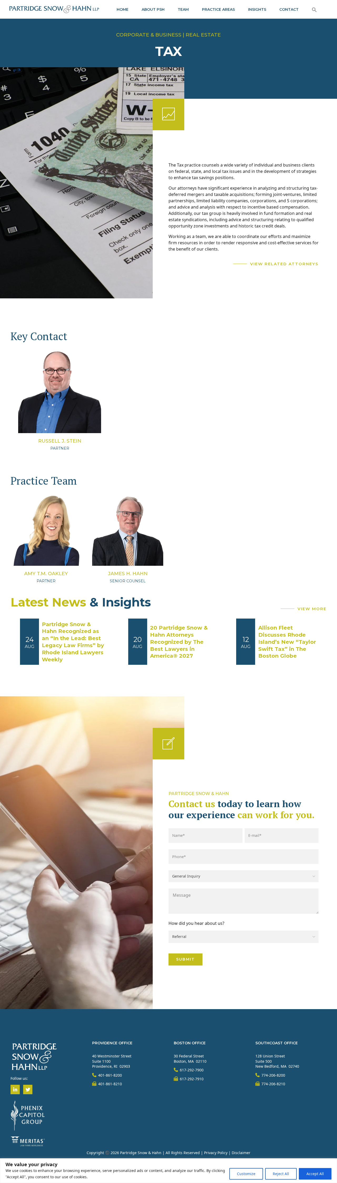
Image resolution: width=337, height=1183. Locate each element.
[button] (314, 9)
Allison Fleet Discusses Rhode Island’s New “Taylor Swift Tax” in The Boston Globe (287, 642)
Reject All (281, 1173)
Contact (289, 9)
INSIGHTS (257, 9)
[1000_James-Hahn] (127, 530)
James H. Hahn (128, 574)
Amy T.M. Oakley (46, 574)
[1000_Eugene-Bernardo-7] (46, 530)
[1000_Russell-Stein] (59, 391)
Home (122, 9)
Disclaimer (241, 1152)
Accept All (315, 1173)
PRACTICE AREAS (218, 9)
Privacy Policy (215, 1152)
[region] (168, 1170)
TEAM (183, 9)
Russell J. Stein (59, 441)
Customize (246, 1173)
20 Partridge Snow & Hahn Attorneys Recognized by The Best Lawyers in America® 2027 (179, 642)
